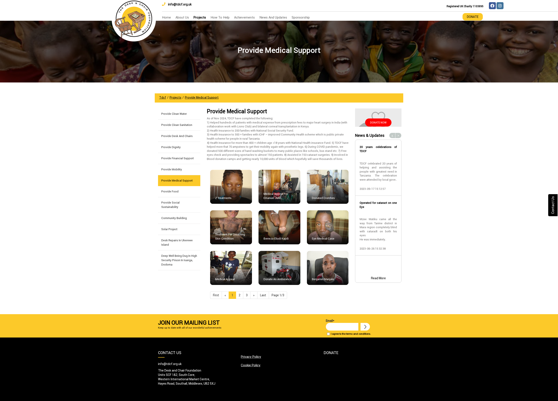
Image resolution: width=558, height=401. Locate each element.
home (166, 17)
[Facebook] (492, 5)
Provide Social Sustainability (170, 205)
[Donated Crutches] (328, 187)
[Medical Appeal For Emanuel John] (279, 187)
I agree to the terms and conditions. (351, 333)
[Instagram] (500, 5)
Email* (330, 321)
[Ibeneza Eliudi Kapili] (279, 227)
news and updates (273, 17)
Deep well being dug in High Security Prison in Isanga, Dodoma (179, 260)
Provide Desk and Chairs (177, 136)
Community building (174, 218)
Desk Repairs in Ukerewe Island (177, 242)
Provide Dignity (171, 147)
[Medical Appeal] (231, 268)
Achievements (244, 17)
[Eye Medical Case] (328, 227)
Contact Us (553, 205)
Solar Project (169, 229)
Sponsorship (301, 17)
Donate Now (378, 122)
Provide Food (170, 191)
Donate (472, 17)
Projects (200, 17)
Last (263, 295)
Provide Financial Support (177, 158)
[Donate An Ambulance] (279, 268)
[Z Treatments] (231, 187)
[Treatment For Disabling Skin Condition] (231, 227)
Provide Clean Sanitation (176, 125)
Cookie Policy (250, 365)
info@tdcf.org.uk (180, 4)
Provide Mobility (171, 169)
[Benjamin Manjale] (328, 268)
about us (182, 17)
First (216, 295)
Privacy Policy (251, 357)
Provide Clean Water (174, 114)
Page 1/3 (278, 295)
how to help (220, 17)
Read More (378, 278)
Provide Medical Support (177, 180)
